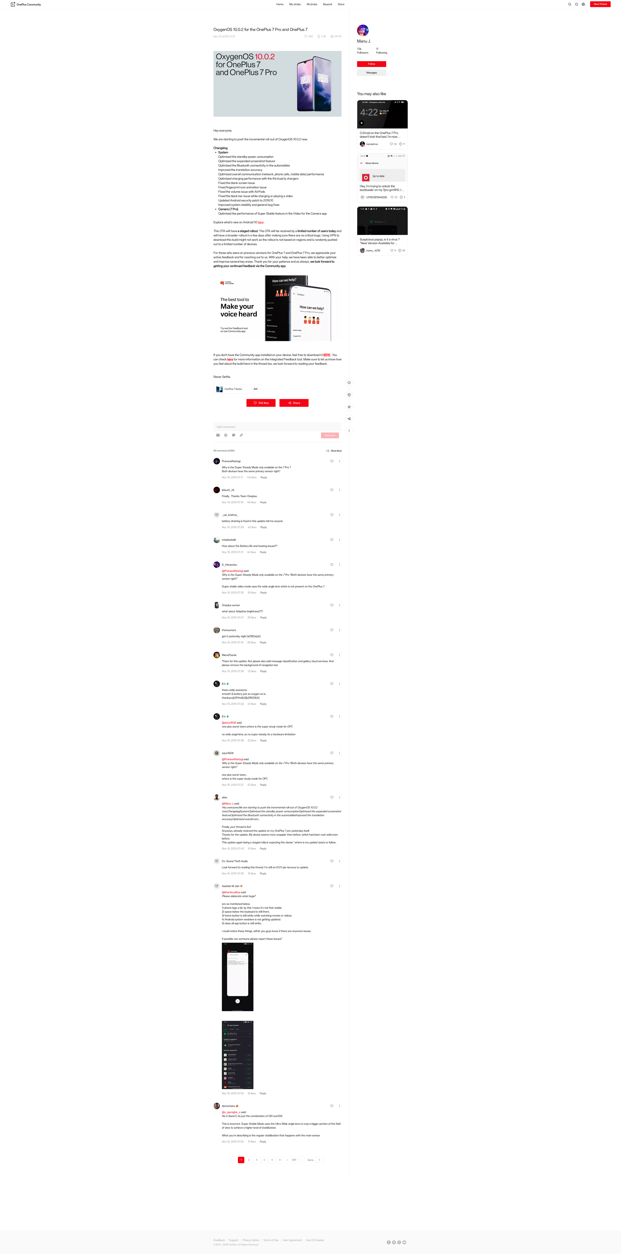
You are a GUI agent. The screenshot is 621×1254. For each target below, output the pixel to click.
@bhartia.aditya (231, 892)
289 (294, 1160)
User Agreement (292, 1240)
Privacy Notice (251, 1240)
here (261, 222)
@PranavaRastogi (232, 570)
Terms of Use (271, 1240)
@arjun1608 (229, 722)
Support (234, 1240)
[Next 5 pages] (287, 1160)
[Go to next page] (302, 1160)
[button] (583, 4)
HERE (326, 355)
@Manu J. (228, 803)
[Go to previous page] (233, 1160)
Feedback (219, 1240)
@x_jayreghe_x (231, 1112)
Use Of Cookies (315, 1240)
